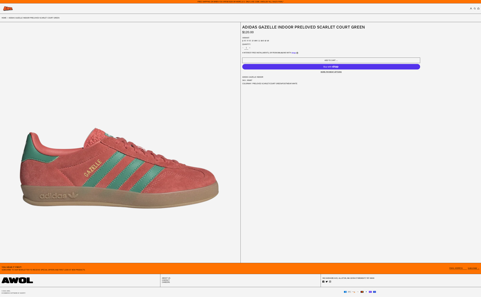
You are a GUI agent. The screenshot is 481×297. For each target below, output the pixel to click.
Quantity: (246, 44)
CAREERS (166, 282)
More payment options (331, 72)
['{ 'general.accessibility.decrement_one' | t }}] (242, 47)
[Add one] (249, 47)
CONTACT (166, 280)
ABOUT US (166, 278)
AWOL (8, 291)
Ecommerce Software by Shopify (14, 293)
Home (4, 18)
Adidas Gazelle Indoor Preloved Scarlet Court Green (34, 18)
